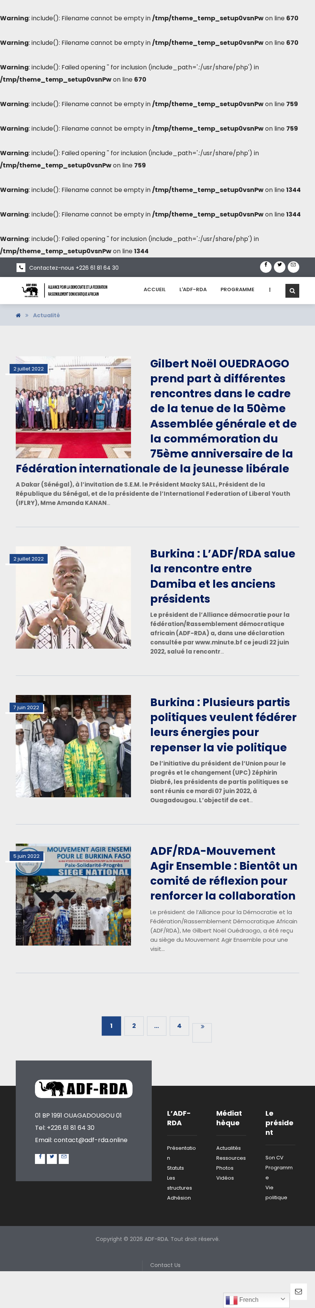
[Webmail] (293, 267)
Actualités (228, 1148)
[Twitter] (279, 267)
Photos (225, 1168)
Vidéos (225, 1178)
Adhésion (179, 1197)
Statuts (175, 1168)
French (248, 1300)
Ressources (231, 1158)
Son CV (274, 1157)
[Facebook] (266, 267)
